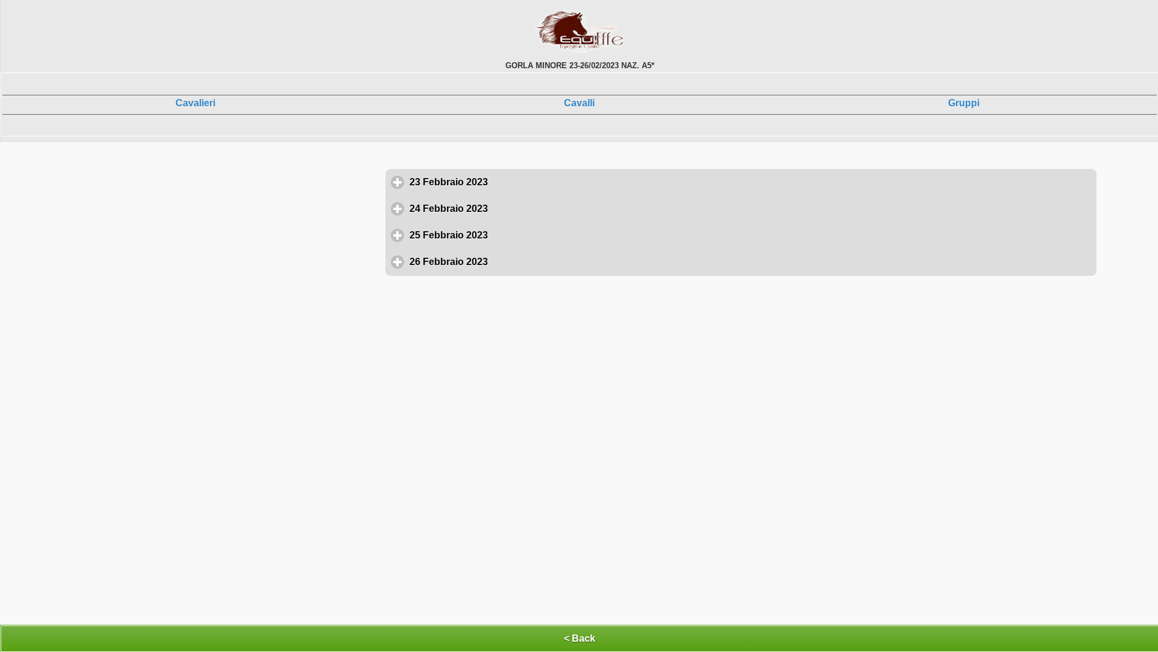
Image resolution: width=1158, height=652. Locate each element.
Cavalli (579, 103)
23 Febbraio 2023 (505, 182)
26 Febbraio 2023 (505, 262)
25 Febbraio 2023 (505, 235)
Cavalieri (195, 103)
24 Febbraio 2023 (505, 208)
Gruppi (963, 103)
